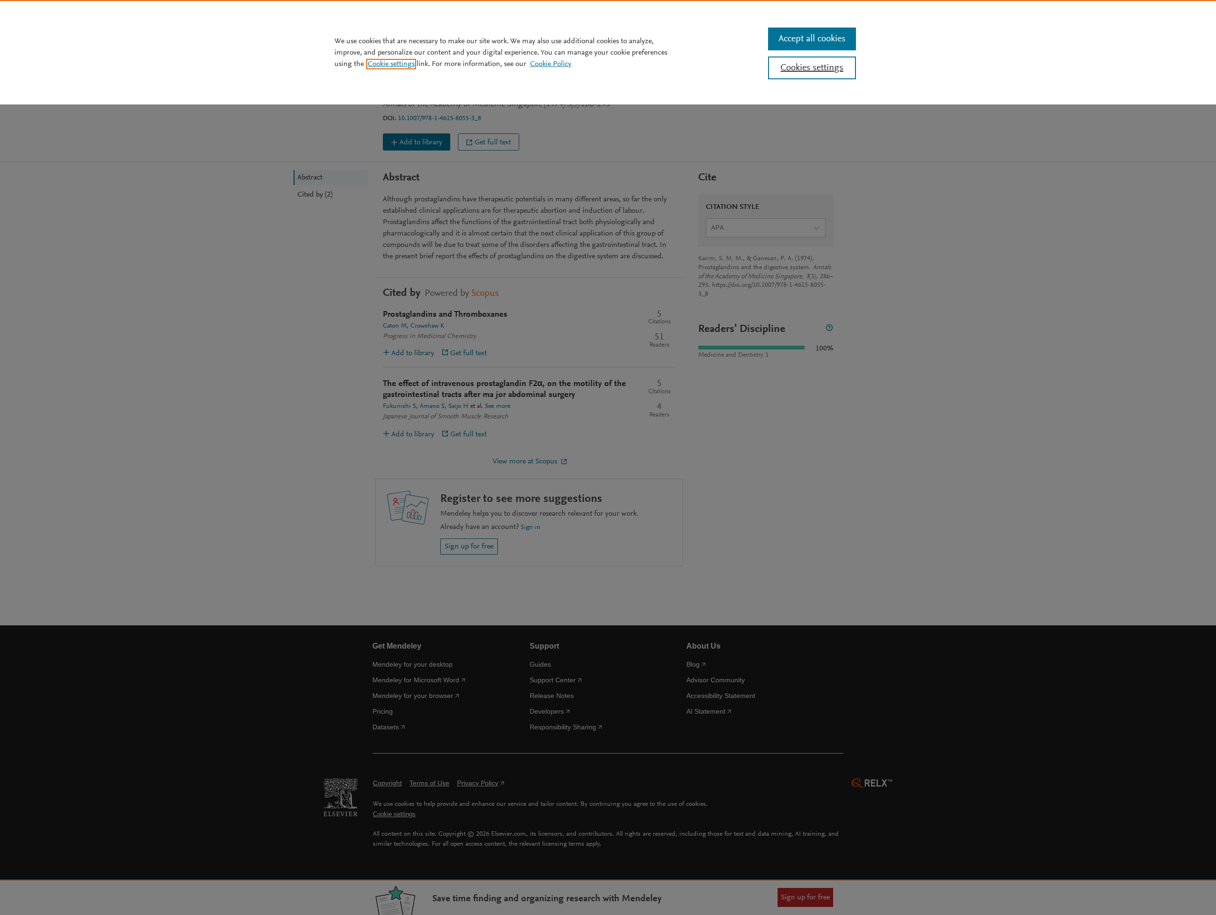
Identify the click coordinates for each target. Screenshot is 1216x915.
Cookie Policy (550, 64)
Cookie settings (391, 64)
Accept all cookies (812, 39)
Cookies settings (811, 68)
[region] (608, 52)
